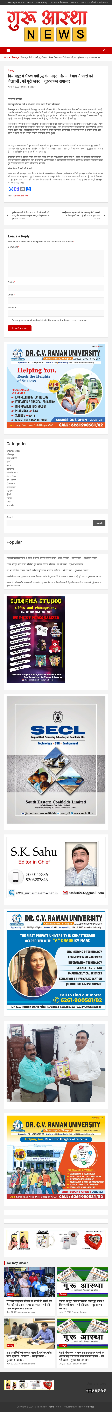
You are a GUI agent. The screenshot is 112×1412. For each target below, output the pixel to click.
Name (11, 282)
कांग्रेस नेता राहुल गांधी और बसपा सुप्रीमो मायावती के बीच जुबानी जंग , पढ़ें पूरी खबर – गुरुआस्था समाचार (81, 215)
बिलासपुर (11, 71)
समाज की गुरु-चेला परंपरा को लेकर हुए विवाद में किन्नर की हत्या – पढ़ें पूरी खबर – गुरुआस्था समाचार (45, 564)
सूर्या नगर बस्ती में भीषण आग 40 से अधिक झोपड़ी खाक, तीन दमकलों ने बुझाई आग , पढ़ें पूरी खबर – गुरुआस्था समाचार (30, 215)
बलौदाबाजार (11, 487)
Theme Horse (54, 1406)
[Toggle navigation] (8, 50)
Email (11, 294)
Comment (13, 247)
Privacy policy (41, 2)
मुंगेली (9, 494)
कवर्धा (9, 461)
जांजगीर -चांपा (12, 472)
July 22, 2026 (13, 1312)
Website (12, 307)
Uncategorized (13, 451)
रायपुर (9, 501)
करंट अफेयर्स (91, 2)
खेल (82, 2)
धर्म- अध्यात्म (103, 2)
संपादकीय (74, 2)
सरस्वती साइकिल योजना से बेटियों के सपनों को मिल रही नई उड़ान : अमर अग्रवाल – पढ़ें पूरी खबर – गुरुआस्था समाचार (52, 558)
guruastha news (20, 196)
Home (30, 2)
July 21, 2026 (65, 1364)
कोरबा (9, 465)
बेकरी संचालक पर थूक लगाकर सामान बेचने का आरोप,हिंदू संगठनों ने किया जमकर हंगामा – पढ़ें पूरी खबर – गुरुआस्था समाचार (54, 576)
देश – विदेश (11, 476)
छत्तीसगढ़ (54, 2)
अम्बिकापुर (10, 454)
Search (10, 517)
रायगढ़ (9, 498)
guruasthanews (28, 87)
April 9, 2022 (13, 87)
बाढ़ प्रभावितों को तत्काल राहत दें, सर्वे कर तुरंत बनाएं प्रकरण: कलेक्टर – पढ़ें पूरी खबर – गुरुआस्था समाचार (48, 570)
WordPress (89, 1406)
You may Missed (17, 1263)
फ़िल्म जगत (64, 2)
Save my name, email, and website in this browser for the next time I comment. (50, 320)
